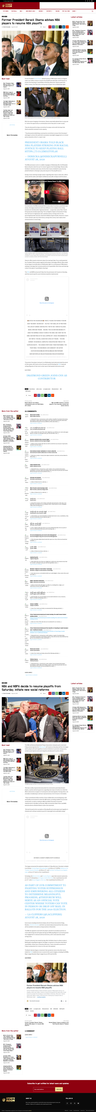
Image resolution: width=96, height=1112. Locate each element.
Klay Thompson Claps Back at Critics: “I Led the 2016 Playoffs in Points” (8, 85)
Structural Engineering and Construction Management (43, 535)
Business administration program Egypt (39, 439)
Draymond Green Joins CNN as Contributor (47, 377)
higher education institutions (37, 580)
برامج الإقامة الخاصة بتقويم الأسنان (38, 592)
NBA (3, 16)
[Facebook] (85, 1)
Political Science (34, 659)
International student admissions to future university (43, 451)
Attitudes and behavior (35, 477)
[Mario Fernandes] (12, 128)
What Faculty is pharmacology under (39, 488)
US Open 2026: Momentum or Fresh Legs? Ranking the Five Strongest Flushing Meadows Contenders (9, 439)
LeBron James (39, 389)
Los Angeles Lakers (46, 389)
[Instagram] (88, 1)
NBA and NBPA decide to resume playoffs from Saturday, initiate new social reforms (59, 404)
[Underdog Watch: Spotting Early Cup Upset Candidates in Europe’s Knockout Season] (18, 448)
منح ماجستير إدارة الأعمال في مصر (38, 427)
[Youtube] (92, 1)
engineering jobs (34, 557)
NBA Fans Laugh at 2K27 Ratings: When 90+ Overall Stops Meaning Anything (9, 94)
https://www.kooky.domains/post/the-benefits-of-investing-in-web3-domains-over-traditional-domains (47, 632)
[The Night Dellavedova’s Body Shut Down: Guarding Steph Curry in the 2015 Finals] (18, 102)
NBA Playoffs (27, 391)
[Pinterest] (49, 26)
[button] (92, 11)
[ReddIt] (67, 26)
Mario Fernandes (6, 27)
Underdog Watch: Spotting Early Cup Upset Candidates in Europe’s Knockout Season (8, 449)
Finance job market (34, 648)
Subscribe (58, 1089)
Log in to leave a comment (36, 423)
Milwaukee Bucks (55, 389)
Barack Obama (38, 78)
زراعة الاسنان (33, 498)
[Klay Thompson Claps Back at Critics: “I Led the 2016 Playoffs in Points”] (18, 84)
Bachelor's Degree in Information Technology (41, 568)
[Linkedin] (63, 26)
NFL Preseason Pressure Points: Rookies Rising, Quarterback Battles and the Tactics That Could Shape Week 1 (78, 33)
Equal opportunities (35, 414)
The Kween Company (42, 357)
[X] (90, 1)
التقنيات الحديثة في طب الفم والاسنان (38, 511)
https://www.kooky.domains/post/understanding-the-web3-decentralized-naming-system (49, 618)
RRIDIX (30, 1110)
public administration (35, 464)
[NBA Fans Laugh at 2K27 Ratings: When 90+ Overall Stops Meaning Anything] (18, 93)
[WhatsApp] (56, 26)
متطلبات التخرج (33, 546)
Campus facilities (34, 604)
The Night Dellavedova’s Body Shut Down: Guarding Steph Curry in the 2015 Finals (9, 103)
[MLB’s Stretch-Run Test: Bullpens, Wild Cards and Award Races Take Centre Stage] (18, 417)
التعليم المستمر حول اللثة (35, 523)
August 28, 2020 (35, 159)
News (6, 16)
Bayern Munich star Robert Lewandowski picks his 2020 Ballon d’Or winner (34, 404)
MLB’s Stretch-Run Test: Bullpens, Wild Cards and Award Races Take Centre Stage (9, 417)
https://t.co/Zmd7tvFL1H (41, 151)
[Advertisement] (67, 5)
